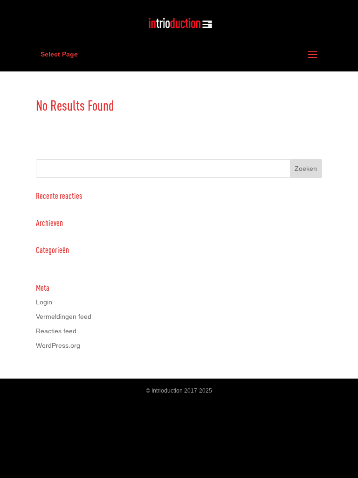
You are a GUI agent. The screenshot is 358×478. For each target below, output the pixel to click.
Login (44, 302)
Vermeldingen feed (63, 316)
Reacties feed (56, 331)
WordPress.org (58, 345)
